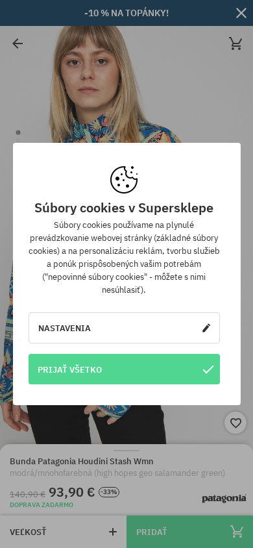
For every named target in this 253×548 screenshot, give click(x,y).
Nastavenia (64, 328)
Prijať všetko (70, 369)
